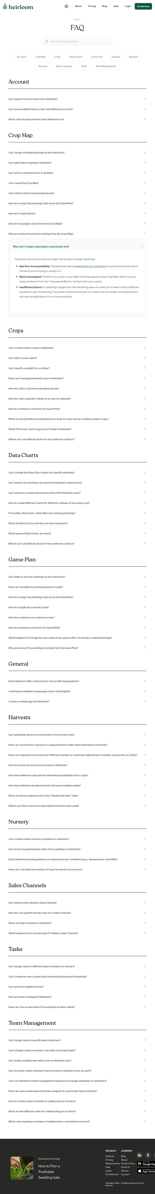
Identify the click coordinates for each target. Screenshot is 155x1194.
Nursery (43, 66)
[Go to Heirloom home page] (18, 7)
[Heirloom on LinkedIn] (140, 1155)
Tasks (84, 66)
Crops (57, 56)
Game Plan (97, 56)
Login (128, 6)
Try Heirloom (143, 6)
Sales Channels (64, 66)
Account (21, 56)
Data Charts (75, 56)
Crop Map (40, 56)
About (78, 6)
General (116, 56)
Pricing (92, 6)
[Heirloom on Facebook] (148, 1155)
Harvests (133, 56)
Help (116, 6)
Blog (104, 6)
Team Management (106, 66)
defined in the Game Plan (91, 266)
